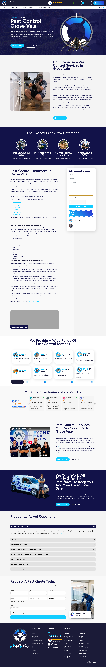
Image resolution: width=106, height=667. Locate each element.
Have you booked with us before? (17, 601)
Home (3, 7)
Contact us (50, 7)
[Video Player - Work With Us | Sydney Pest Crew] (30, 442)
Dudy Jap (51, 397)
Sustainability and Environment (37, 644)
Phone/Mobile (50, 590)
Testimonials (23, 7)
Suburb (11, 595)
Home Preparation (35, 653)
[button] (15, 7)
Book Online (34, 649)
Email (30, 590)
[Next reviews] (95, 404)
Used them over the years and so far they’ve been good (53, 403)
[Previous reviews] (29, 404)
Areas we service (30, 7)
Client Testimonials (35, 637)
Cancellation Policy (35, 636)
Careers (45, 7)
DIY (32, 646)
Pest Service (50, 595)
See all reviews (15, 406)
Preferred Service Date (33, 595)
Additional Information (15, 605)
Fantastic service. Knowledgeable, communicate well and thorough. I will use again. (69, 404)
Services (33, 634)
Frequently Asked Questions (37, 640)
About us (8, 7)
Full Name (12, 590)
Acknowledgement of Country (37, 643)
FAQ (37, 7)
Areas (16, 17)
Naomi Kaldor (35, 397)
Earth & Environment (35, 639)
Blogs (40, 7)
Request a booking (81, 206)
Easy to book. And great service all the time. (86, 403)
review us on (22, 406)
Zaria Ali (84, 397)
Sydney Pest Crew (19, 401)
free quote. (63, 533)
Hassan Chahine (69, 397)
